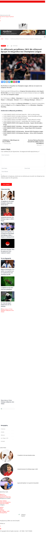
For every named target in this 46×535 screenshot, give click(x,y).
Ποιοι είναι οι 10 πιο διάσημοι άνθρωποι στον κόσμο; (7, 402)
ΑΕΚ (3, 16)
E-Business (3, 429)
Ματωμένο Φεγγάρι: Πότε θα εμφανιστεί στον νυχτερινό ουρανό (7, 251)
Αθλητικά (3, 45)
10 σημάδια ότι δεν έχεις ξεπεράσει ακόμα (26, 455)
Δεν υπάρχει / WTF (4, 438)
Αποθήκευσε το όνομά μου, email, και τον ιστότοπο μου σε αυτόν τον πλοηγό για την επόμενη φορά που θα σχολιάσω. (23, 177)
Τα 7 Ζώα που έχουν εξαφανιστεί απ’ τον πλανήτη (6, 304)
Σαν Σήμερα (6, 16)
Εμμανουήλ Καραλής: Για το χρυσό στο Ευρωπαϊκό (28, 483)
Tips (1, 16)
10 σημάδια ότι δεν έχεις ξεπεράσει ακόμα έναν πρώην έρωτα (7, 203)
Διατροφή (3, 441)
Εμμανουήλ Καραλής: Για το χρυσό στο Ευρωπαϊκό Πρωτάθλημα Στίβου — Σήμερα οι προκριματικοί (7, 234)
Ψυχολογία (11, 16)
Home (2, 38)
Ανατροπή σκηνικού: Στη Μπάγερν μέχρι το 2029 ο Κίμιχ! (7, 219)
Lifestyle (2, 432)
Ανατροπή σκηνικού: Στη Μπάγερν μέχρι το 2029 (27, 469)
